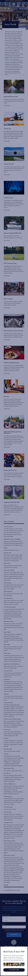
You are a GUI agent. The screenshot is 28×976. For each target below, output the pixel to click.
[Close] (26, 948)
